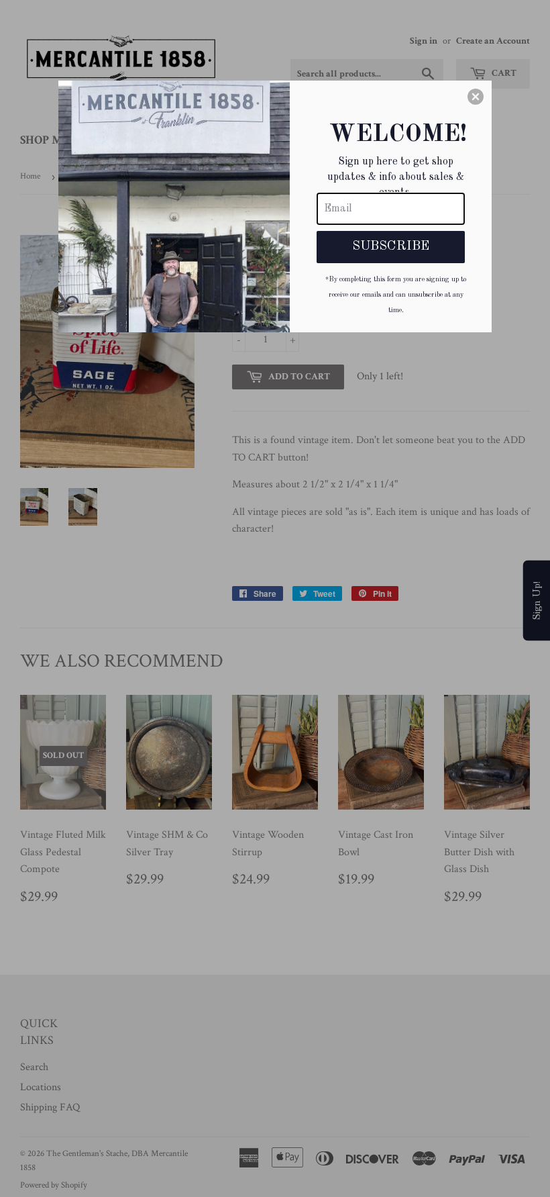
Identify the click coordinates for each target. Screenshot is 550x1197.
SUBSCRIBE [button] (390, 246)
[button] (476, 97)
